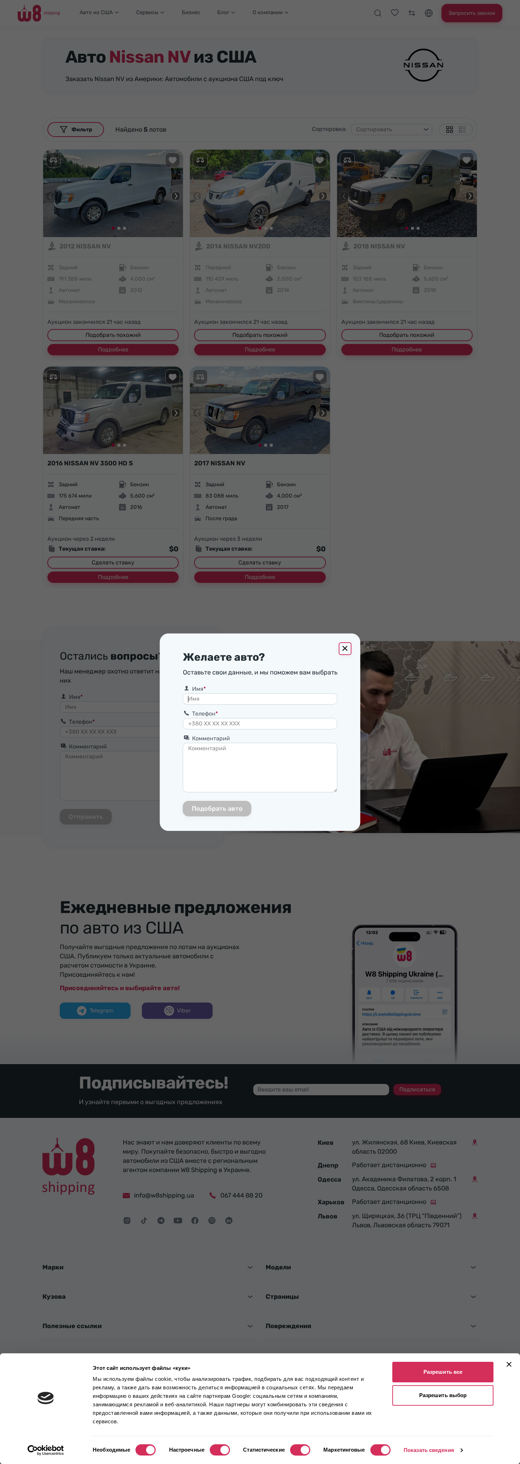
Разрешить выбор (443, 1395)
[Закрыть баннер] (509, 1364)
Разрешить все (442, 1372)
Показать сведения (429, 1450)
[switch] (220, 1450)
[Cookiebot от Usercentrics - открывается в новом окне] (46, 1450)
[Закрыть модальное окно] (345, 648)
